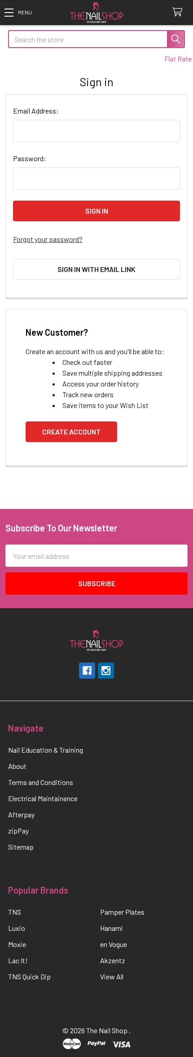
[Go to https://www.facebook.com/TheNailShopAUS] (87, 670)
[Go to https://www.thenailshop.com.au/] (96, 12)
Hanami (111, 928)
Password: (29, 158)
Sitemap (21, 846)
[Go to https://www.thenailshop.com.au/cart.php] (179, 12)
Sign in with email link (96, 269)
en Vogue (113, 944)
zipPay (18, 830)
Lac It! (18, 960)
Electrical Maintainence (43, 798)
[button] (18, 12)
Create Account (71, 431)
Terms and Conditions (40, 782)
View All (111, 976)
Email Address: (36, 110)
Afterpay (21, 814)
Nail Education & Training (45, 750)
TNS (14, 912)
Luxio (16, 928)
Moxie (17, 944)
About (17, 766)
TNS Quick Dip (29, 976)
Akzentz (112, 960)
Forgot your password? (48, 239)
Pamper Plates (122, 912)
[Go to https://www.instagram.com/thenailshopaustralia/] (106, 670)
